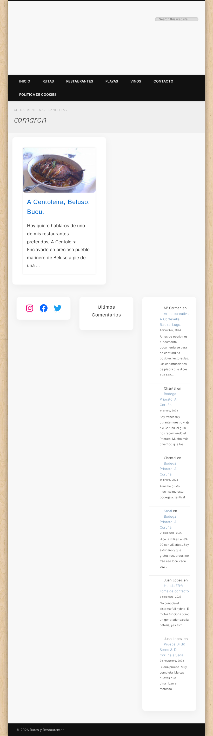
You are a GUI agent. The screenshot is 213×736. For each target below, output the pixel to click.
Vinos (135, 81)
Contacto (163, 81)
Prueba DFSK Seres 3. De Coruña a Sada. (172, 649)
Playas (111, 81)
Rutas (48, 81)
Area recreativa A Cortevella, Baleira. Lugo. (174, 319)
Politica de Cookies (37, 94)
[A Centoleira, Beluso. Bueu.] (59, 170)
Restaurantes (79, 81)
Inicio (24, 81)
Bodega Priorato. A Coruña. (168, 399)
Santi (168, 511)
